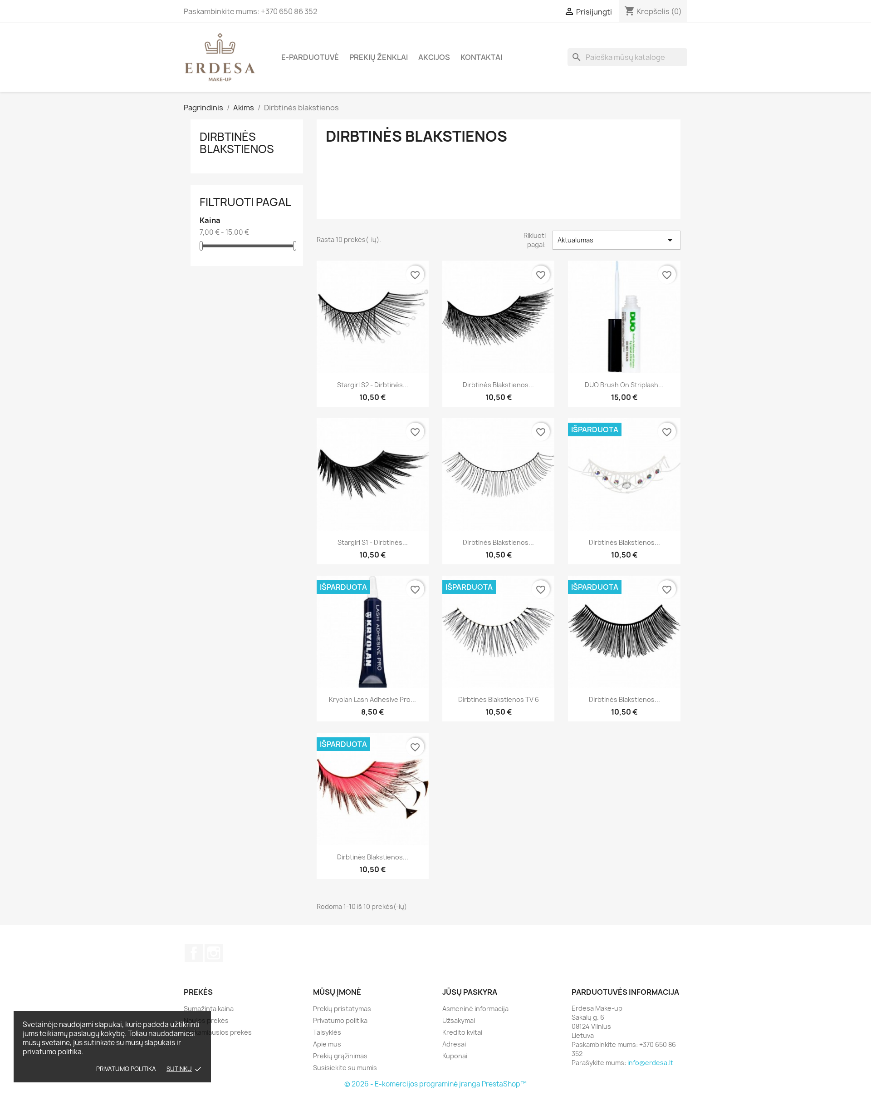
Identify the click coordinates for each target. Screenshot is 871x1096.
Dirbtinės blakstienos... (498, 384)
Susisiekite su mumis (345, 1067)
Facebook (194, 953)
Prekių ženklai (378, 57)
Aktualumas (616, 240)
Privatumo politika (126, 1069)
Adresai (454, 1044)
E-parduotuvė (310, 57)
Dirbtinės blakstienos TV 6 (498, 699)
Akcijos (434, 57)
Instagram (214, 953)
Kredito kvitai (462, 1032)
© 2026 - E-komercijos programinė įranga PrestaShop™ (435, 1084)
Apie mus (327, 1044)
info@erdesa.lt (650, 1062)
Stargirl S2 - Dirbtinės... (372, 384)
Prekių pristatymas (342, 1008)
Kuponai (454, 1056)
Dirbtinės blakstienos (237, 142)
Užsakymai (458, 1020)
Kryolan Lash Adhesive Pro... (372, 699)
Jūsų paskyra (469, 992)
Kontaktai (481, 57)
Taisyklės (327, 1032)
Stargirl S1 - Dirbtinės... (373, 542)
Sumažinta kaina (209, 1008)
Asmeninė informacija (475, 1008)
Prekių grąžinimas (340, 1056)
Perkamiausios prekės (218, 1032)
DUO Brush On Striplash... (624, 384)
